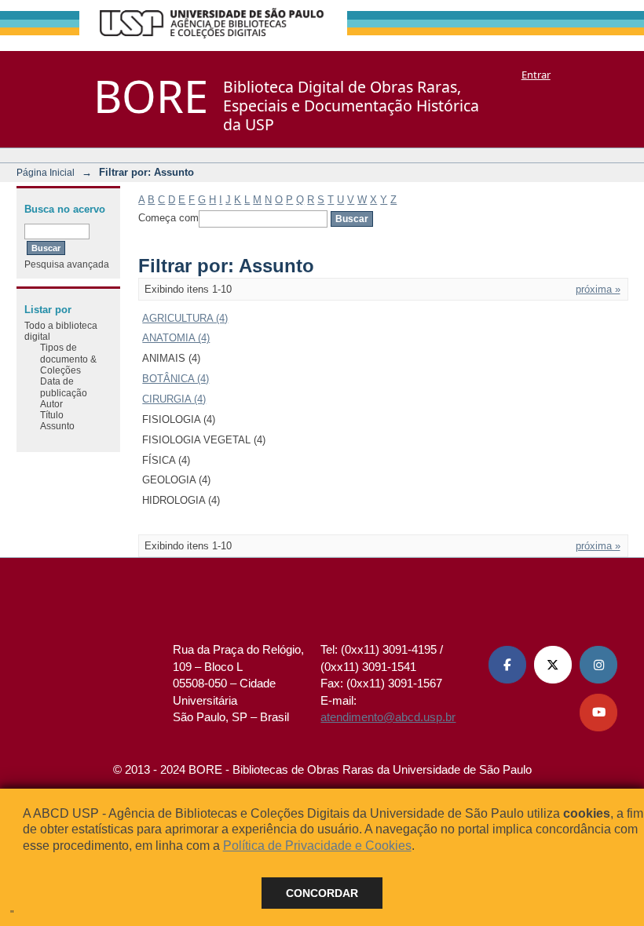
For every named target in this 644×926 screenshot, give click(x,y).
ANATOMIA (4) (176, 338)
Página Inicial (45, 172)
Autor (51, 404)
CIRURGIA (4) (174, 399)
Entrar (536, 74)
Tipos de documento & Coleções (68, 358)
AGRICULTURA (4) (185, 318)
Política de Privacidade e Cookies (317, 845)
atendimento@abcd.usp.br (388, 717)
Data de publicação (63, 386)
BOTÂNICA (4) (175, 379)
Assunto (57, 426)
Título (52, 415)
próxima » (598, 289)
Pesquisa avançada (66, 264)
